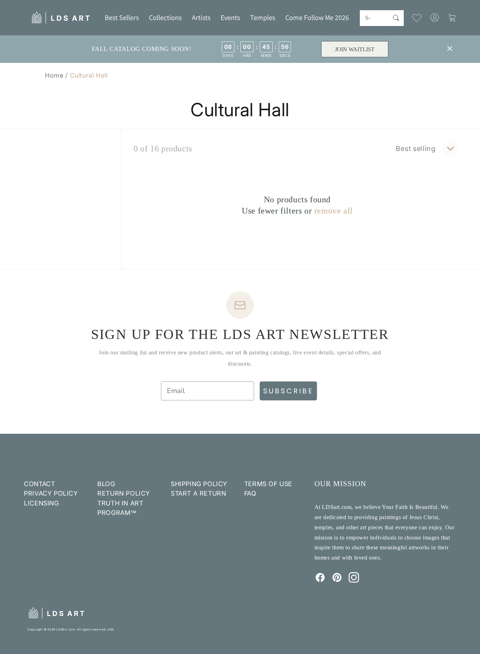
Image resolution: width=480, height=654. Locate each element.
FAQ (250, 493)
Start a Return (198, 493)
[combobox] (381, 18)
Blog (106, 484)
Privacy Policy (51, 493)
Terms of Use (268, 484)
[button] (165, 17)
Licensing (41, 503)
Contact (39, 484)
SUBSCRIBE (288, 391)
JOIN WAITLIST (355, 49)
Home (54, 75)
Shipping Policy (199, 484)
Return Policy (123, 493)
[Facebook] (320, 580)
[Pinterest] (337, 580)
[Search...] (396, 18)
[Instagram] (353, 580)
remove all (333, 210)
